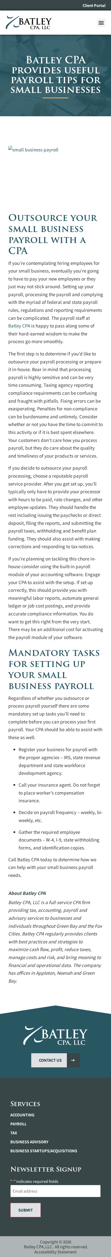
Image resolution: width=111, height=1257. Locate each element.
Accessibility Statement (55, 1251)
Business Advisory (29, 1141)
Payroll (18, 1123)
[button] (101, 22)
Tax (13, 1132)
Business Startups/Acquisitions (43, 1150)
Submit (25, 1210)
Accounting (22, 1114)
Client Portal (94, 5)
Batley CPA (19, 325)
